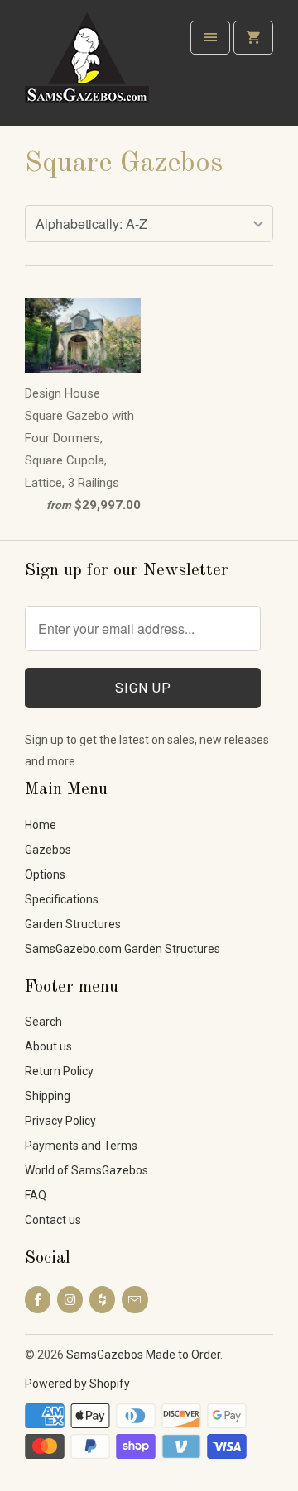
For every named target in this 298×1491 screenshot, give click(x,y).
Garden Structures (73, 924)
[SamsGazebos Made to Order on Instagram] (70, 1299)
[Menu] (210, 38)
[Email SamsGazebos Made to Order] (134, 1299)
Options (45, 874)
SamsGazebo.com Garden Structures (122, 948)
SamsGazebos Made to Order (143, 1354)
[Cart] (253, 38)
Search (43, 1021)
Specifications (62, 899)
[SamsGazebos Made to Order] (91, 69)
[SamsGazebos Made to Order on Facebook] (37, 1299)
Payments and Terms (81, 1145)
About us (48, 1046)
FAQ (35, 1195)
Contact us (53, 1220)
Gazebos (48, 849)
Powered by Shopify (77, 1383)
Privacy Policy (60, 1120)
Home (40, 824)
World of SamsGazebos (86, 1170)
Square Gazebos (124, 164)
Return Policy (59, 1071)
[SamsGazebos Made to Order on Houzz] (102, 1299)
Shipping (47, 1096)
